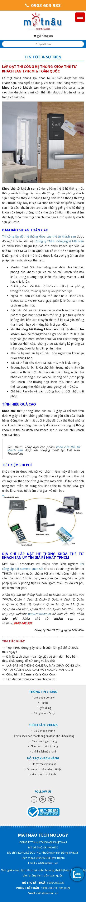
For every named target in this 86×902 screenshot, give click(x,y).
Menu (80, 17)
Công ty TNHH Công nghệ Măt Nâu (60, 241)
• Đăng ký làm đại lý (43, 713)
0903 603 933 (45, 5)
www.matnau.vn (39, 614)
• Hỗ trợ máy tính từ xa (43, 764)
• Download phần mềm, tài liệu (43, 769)
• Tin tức (43, 703)
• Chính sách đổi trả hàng (43, 746)
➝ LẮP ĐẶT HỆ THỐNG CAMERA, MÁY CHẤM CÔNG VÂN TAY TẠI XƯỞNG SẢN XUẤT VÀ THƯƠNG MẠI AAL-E (41, 667)
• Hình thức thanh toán (43, 774)
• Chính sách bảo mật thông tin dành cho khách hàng (43, 736)
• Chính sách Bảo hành (43, 751)
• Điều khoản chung (43, 731)
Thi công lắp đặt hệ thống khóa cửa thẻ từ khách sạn (39, 236)
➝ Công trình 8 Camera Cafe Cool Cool (29, 674)
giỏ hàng (44, 36)
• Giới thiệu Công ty (43, 697)
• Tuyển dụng (43, 708)
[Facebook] (34, 799)
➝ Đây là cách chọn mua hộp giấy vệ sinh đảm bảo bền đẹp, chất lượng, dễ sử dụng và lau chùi (39, 658)
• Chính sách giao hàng (43, 741)
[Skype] (51, 799)
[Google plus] (42, 799)
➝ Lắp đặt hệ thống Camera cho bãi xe (29, 679)
